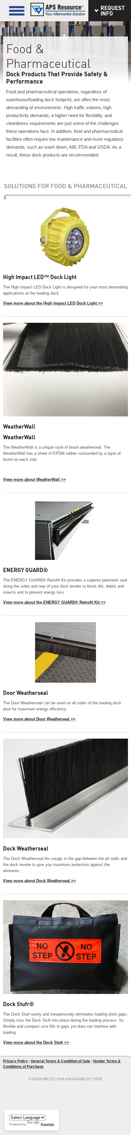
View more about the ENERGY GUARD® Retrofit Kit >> (54, 602)
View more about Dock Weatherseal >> (39, 880)
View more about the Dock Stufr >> (36, 1042)
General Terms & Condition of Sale (60, 1061)
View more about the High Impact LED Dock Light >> (53, 303)
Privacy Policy (15, 1061)
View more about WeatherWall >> (34, 479)
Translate (47, 1124)
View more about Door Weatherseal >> (39, 719)
